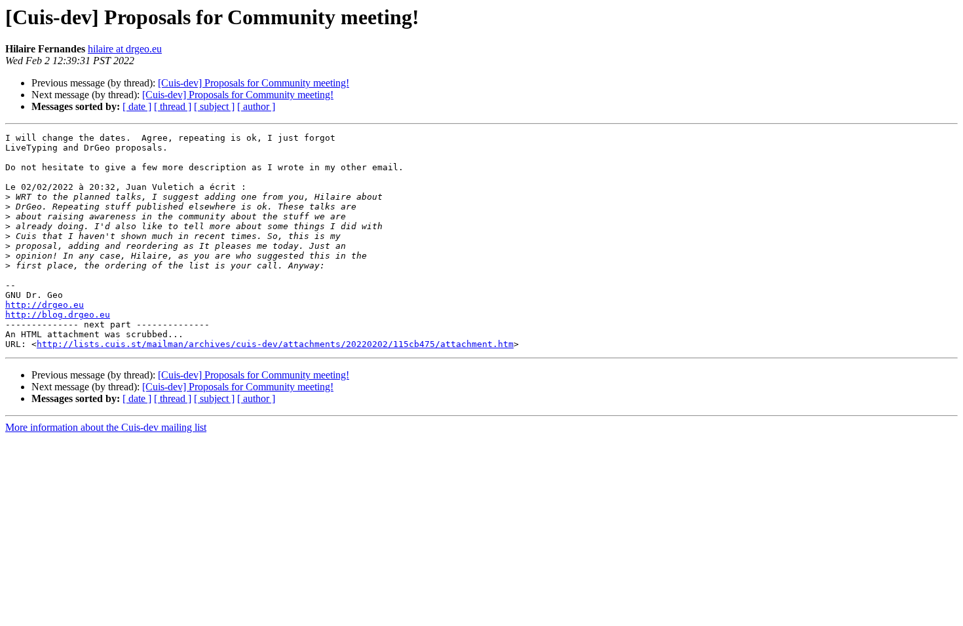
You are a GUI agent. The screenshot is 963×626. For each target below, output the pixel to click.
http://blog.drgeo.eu (57, 315)
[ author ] (256, 106)
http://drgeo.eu (44, 305)
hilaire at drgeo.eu (125, 48)
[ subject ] (214, 106)
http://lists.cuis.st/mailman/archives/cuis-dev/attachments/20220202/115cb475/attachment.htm (275, 344)
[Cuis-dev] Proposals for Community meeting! (253, 82)
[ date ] (137, 106)
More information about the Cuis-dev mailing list (105, 427)
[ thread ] (172, 106)
